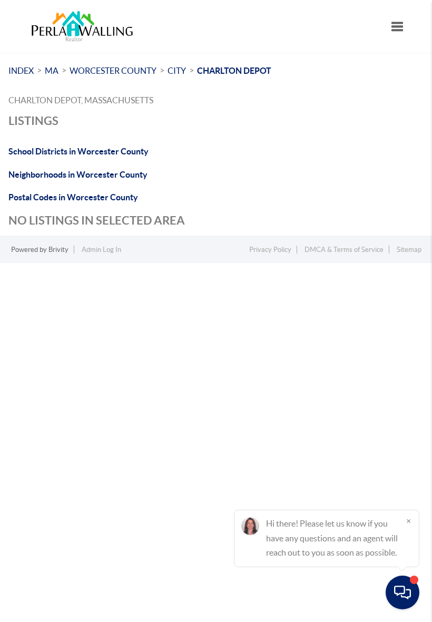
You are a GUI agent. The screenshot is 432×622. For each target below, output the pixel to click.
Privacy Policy (270, 250)
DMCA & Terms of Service (344, 250)
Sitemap (409, 250)
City (177, 70)
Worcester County (113, 70)
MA (51, 70)
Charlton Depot (234, 70)
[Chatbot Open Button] (402, 592)
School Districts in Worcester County (78, 151)
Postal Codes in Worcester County (73, 197)
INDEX (21, 70)
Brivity (58, 250)
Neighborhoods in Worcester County (78, 174)
